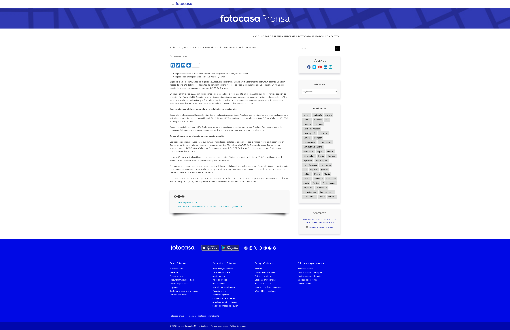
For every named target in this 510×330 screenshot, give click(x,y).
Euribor (330, 151)
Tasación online (219, 291)
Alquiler (306, 115)
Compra (306, 137)
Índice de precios (219, 280)
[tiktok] (269, 248)
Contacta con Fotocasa (265, 272)
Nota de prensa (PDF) (187, 202)
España (320, 151)
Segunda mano (309, 192)
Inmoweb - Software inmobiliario (269, 287)
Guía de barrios (219, 283)
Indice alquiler (322, 160)
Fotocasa (192, 316)
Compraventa (309, 142)
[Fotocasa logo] (182, 248)
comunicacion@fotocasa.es (321, 227)
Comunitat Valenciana (312, 147)
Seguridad (174, 287)
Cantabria (319, 124)
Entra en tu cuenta (263, 283)
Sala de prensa (176, 276)
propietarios (322, 187)
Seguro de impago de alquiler (225, 306)
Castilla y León (309, 133)
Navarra (306, 178)
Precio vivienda (329, 183)
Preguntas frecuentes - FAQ (182, 280)
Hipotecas (307, 160)
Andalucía (317, 115)
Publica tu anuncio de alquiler (310, 272)
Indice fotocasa (310, 165)
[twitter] (255, 248)
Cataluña (323, 133)
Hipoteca (331, 156)
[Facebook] (309, 67)
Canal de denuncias (178, 294)
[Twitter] (314, 67)
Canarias (307, 124)
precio (306, 183)
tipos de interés (326, 192)
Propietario (308, 187)
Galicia (321, 156)
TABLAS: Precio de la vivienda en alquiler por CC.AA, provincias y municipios (210, 206)
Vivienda (331, 196)
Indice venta (325, 165)
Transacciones (309, 196)
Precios (316, 183)
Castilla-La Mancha (311, 128)
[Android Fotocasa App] (230, 248)
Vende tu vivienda (305, 283)
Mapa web (174, 272)
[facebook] (246, 248)
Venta (322, 196)
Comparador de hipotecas (223, 298)
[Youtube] (320, 67)
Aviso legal (203, 326)
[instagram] (250, 248)
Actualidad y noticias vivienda (224, 302)
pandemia (318, 178)
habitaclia (202, 316)
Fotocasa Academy (263, 276)
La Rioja (307, 174)
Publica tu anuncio (305, 268)
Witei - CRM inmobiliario (265, 291)
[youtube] (260, 248)
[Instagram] (330, 67)
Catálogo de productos (307, 280)
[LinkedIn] (325, 67)
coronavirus (308, 151)
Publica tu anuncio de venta (309, 276)
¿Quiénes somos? (177, 268)
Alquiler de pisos (219, 276)
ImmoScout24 (214, 316)
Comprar (318, 137)
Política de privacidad (179, 283)
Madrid (317, 174)
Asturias (306, 119)
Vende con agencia (220, 294)
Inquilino (313, 169)
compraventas (325, 142)
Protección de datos (219, 326)
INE (305, 169)
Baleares (318, 119)
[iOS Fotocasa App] (210, 248)
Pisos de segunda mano (222, 268)
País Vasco (331, 178)
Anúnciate (259, 268)
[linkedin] (265, 248)
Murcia (327, 174)
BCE (327, 119)
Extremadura (308, 156)
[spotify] (274, 248)
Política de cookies (238, 326)
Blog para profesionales (265, 280)
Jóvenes (324, 169)
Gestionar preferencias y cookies (184, 291)
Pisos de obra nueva (221, 272)
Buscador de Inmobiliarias (223, 287)
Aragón (328, 115)
